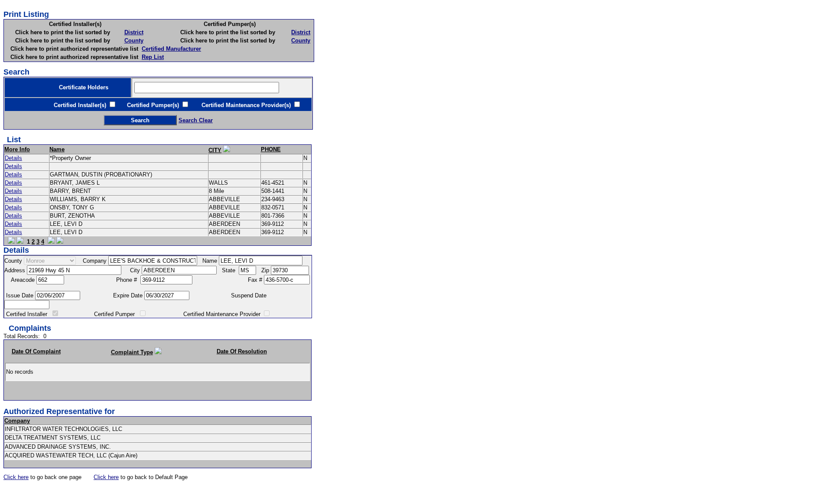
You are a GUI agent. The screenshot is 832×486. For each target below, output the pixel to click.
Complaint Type (132, 352)
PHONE (271, 149)
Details (13, 158)
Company (17, 421)
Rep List (153, 57)
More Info (17, 149)
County (133, 40)
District (133, 32)
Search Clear (196, 120)
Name (57, 149)
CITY (214, 150)
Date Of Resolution (242, 351)
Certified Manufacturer (171, 49)
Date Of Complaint (36, 351)
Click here (16, 477)
